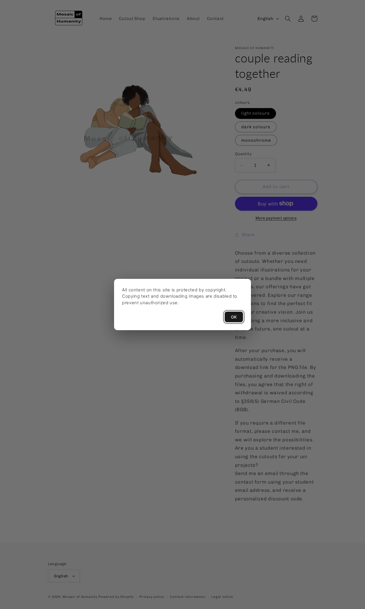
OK (234, 316)
